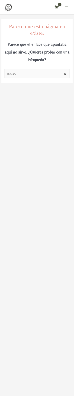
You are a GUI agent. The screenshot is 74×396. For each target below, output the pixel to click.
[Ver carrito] (56, 7)
